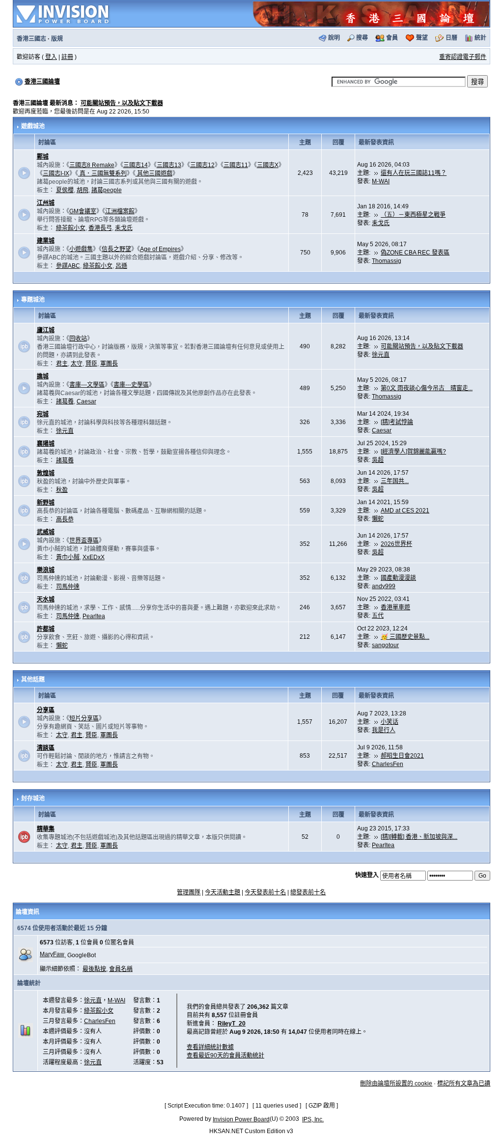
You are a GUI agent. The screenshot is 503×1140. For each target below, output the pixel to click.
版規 (57, 38)
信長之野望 (116, 249)
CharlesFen (387, 764)
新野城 (46, 502)
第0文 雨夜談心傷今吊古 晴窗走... (427, 388)
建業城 (46, 240)
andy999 (383, 586)
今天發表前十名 (265, 892)
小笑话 (389, 721)
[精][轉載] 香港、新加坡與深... (419, 836)
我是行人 (383, 730)
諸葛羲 (65, 401)
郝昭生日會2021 (402, 755)
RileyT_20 (232, 1023)
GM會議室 (82, 211)
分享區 (46, 710)
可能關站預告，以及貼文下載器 (122, 103)
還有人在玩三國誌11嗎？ (414, 173)
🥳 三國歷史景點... (405, 636)
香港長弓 (100, 228)
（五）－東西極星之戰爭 (413, 214)
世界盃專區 (84, 540)
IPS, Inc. (313, 1119)
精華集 (46, 829)
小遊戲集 (81, 249)
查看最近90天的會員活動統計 (225, 1055)
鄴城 (43, 156)
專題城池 (33, 299)
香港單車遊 (395, 607)
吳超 (378, 459)
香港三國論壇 (42, 81)
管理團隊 (188, 892)
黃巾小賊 (68, 557)
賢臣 (91, 363)
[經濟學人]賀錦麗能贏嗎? (413, 451)
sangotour (385, 645)
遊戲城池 (33, 126)
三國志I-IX (56, 173)
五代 (378, 615)
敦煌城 (46, 473)
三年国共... (395, 481)
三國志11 (236, 165)
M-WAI (381, 181)
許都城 (46, 629)
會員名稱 (121, 969)
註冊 (67, 57)
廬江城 (46, 330)
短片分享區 (84, 718)
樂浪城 (46, 570)
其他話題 (33, 679)
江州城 (46, 203)
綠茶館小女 (70, 228)
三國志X (268, 165)
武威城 (46, 532)
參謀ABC (68, 265)
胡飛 (82, 190)
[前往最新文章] (376, 173)
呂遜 (121, 265)
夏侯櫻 (65, 190)
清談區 (46, 747)
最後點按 (94, 969)
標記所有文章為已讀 (463, 1083)
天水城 (46, 599)
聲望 (422, 37)
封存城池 (33, 798)
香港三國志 (31, 38)
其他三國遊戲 (154, 173)
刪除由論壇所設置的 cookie (396, 1083)
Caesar (86, 401)
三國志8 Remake (91, 165)
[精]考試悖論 (397, 422)
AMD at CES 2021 (405, 510)
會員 (392, 37)
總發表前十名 (308, 892)
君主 (62, 363)
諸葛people (106, 190)
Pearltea (94, 616)
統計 (480, 37)
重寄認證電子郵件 (462, 57)
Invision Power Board (241, 1119)
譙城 (43, 376)
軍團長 (109, 363)
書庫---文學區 (87, 384)
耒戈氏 (124, 228)
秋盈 (62, 489)
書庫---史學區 (131, 384)
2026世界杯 (396, 544)
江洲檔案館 (120, 211)
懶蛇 (378, 518)
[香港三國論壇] (370, 13)
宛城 (43, 414)
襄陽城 (46, 443)
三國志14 (135, 165)
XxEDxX (94, 557)
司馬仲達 (68, 586)
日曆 (451, 37)
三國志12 (202, 165)
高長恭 (65, 519)
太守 (77, 363)
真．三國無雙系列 (102, 173)
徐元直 (381, 354)
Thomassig (386, 260)
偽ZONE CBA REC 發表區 (415, 252)
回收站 (78, 338)
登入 (51, 57)
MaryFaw (52, 954)
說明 (334, 37)
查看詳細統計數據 (210, 1047)
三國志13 (169, 165)
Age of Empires (160, 249)
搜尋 (362, 37)
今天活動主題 (222, 892)
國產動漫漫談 (398, 577)
